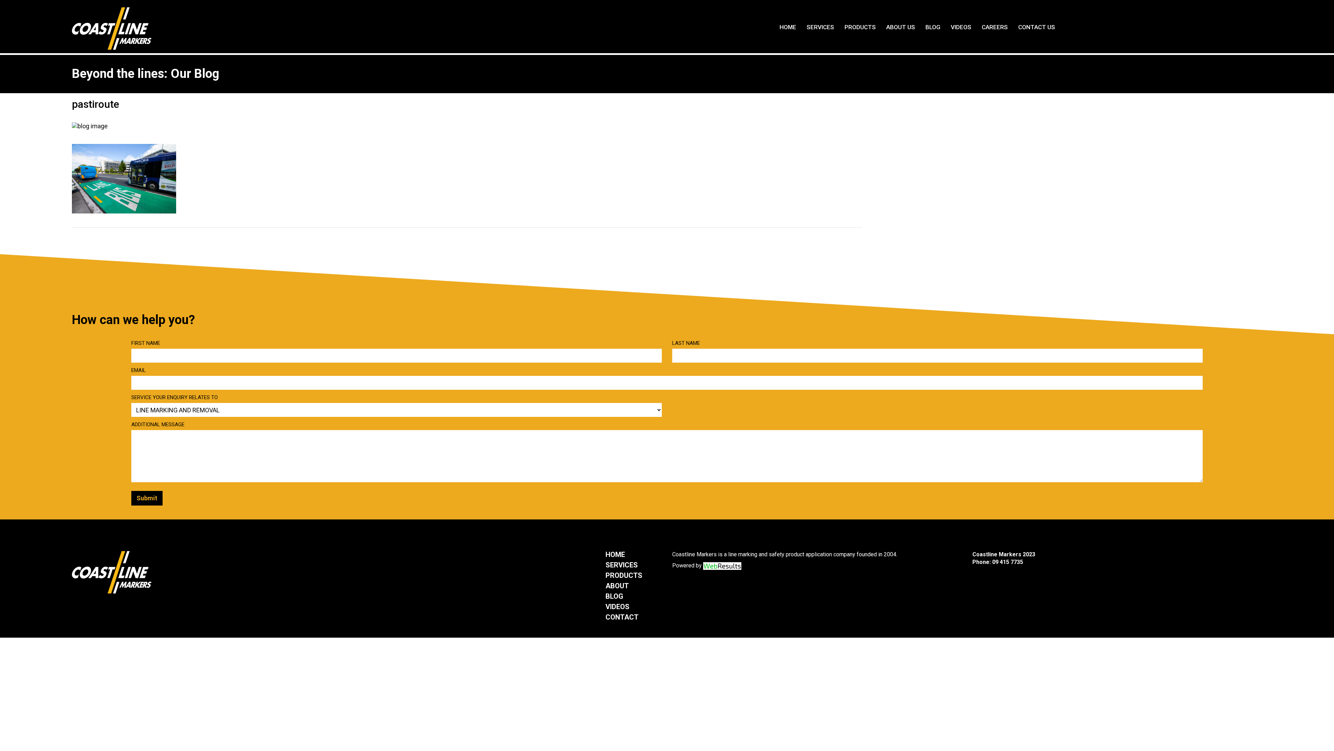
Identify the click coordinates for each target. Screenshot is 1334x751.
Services (820, 27)
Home (788, 27)
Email (138, 370)
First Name (145, 343)
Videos (961, 27)
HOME (615, 554)
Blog (932, 27)
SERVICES (622, 565)
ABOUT (617, 586)
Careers (995, 27)
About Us (900, 27)
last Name (686, 343)
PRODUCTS (624, 575)
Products (860, 27)
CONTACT (622, 617)
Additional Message (157, 424)
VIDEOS (617, 607)
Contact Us (1036, 27)
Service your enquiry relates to (174, 397)
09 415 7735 (1007, 562)
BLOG (614, 596)
